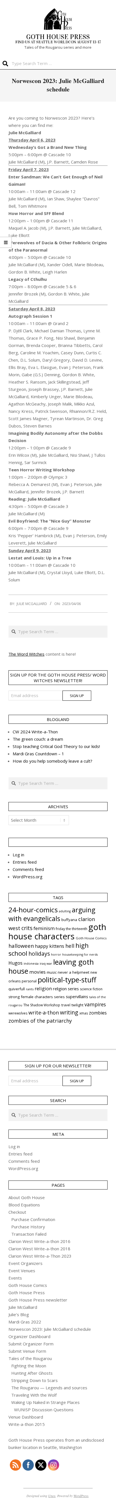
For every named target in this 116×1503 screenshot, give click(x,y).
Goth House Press (26, 1292)
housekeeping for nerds (80, 955)
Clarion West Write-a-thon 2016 (39, 1241)
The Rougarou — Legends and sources (49, 1387)
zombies (98, 1013)
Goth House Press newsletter (37, 1300)
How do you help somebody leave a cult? (52, 761)
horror (56, 955)
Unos (51, 1495)
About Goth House (26, 1197)
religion (43, 988)
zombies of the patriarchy (40, 1020)
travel (65, 1005)
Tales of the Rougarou (30, 1358)
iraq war (46, 963)
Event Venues (21, 1270)
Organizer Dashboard (29, 1336)
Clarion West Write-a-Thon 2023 (40, 1256)
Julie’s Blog (18, 1314)
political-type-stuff (67, 979)
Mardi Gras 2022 (24, 1322)
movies (37, 972)
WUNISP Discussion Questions (43, 1409)
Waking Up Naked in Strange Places (45, 1402)
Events (15, 1278)
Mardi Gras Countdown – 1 (38, 753)
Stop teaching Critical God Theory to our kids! (56, 746)
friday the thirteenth (71, 928)
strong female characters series (36, 996)
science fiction (91, 989)
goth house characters (57, 931)
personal (29, 981)
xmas (83, 1013)
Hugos (15, 963)
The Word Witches (26, 654)
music (52, 972)
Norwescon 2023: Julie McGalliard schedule (49, 1329)
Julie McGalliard (22, 1307)
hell (69, 945)
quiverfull (16, 988)
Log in (18, 854)
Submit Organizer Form (30, 1344)
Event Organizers (25, 1263)
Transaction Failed (28, 1234)
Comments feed (28, 869)
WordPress (80, 1495)
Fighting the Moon (28, 1365)
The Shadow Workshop (41, 1005)
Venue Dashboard (25, 1417)
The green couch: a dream (38, 739)
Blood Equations (24, 1205)
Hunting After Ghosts (32, 1373)
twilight (77, 1005)
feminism (44, 928)
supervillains (77, 996)
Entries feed (25, 862)
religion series (66, 988)
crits (26, 928)
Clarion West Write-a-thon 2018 (39, 1248)
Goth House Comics (91, 938)
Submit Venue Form (27, 1351)
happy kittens (49, 946)
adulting (65, 911)
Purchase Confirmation (33, 1219)
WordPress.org (28, 876)
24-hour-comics (33, 909)
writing (69, 1012)
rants (30, 989)
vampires (95, 1004)
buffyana (69, 919)
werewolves (17, 1013)
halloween (21, 945)
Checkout (17, 1212)
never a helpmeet (73, 972)
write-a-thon (43, 1012)
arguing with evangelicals (51, 914)
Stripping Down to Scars (34, 1380)
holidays (39, 953)
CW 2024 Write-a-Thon (35, 731)
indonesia (31, 963)
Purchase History (28, 1226)
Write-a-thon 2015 (26, 1424)
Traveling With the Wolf (34, 1395)
